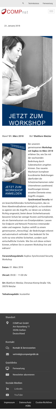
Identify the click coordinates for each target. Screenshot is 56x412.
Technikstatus (33, 3)
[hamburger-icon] (51, 11)
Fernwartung (48, 3)
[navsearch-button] (23, 3)
